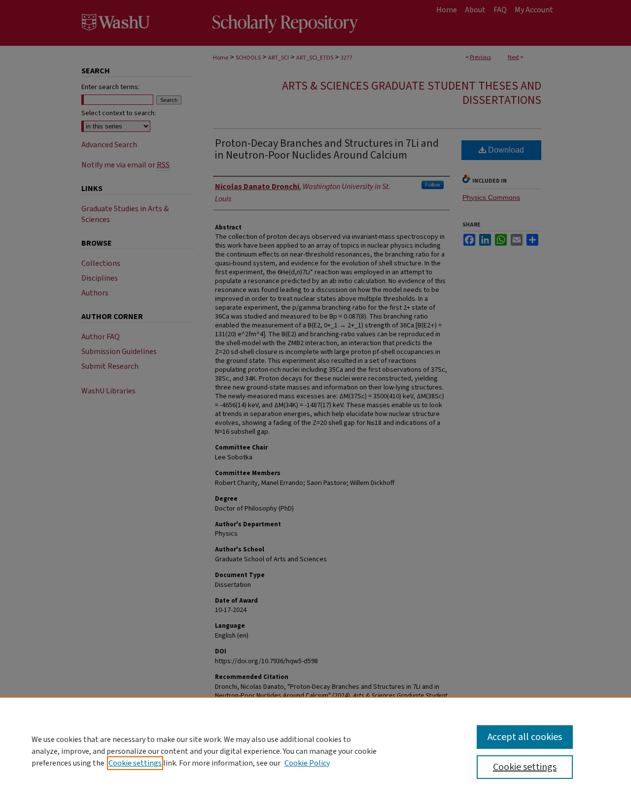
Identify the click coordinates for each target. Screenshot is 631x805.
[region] (315, 751)
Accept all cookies (525, 737)
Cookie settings (135, 763)
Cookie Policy (307, 763)
